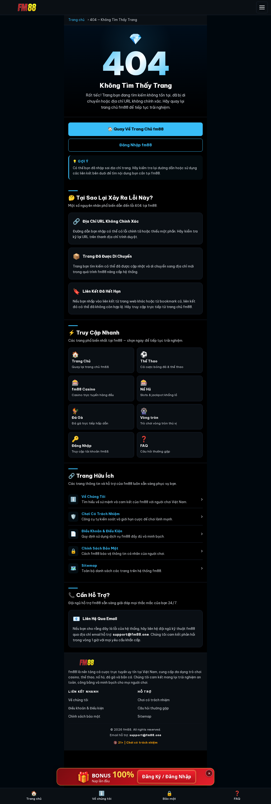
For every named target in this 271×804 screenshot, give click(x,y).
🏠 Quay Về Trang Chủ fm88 (136, 128)
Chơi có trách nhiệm (154, 700)
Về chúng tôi (78, 700)
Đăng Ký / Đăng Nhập (166, 777)
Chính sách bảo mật (84, 716)
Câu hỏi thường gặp (153, 708)
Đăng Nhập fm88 (135, 145)
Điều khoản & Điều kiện (86, 708)
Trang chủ (76, 20)
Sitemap (144, 716)
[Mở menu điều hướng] (262, 7)
